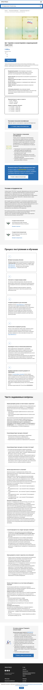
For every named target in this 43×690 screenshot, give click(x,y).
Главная (6, 10)
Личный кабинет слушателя (18, 374)
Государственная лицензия (18, 220)
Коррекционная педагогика (24, 10)
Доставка (24, 680)
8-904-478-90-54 (11, 266)
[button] (21, 121)
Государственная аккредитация (19, 232)
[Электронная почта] (9, 670)
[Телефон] (7, 670)
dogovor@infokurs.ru (12, 267)
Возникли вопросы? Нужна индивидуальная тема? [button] (21, 167)
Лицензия (24, 669)
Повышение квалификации (13, 10)
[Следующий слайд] (36, 28)
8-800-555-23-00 (11, 264)
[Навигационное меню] (41, 2)
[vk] (5, 670)
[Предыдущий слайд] (7, 28)
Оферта (24, 675)
